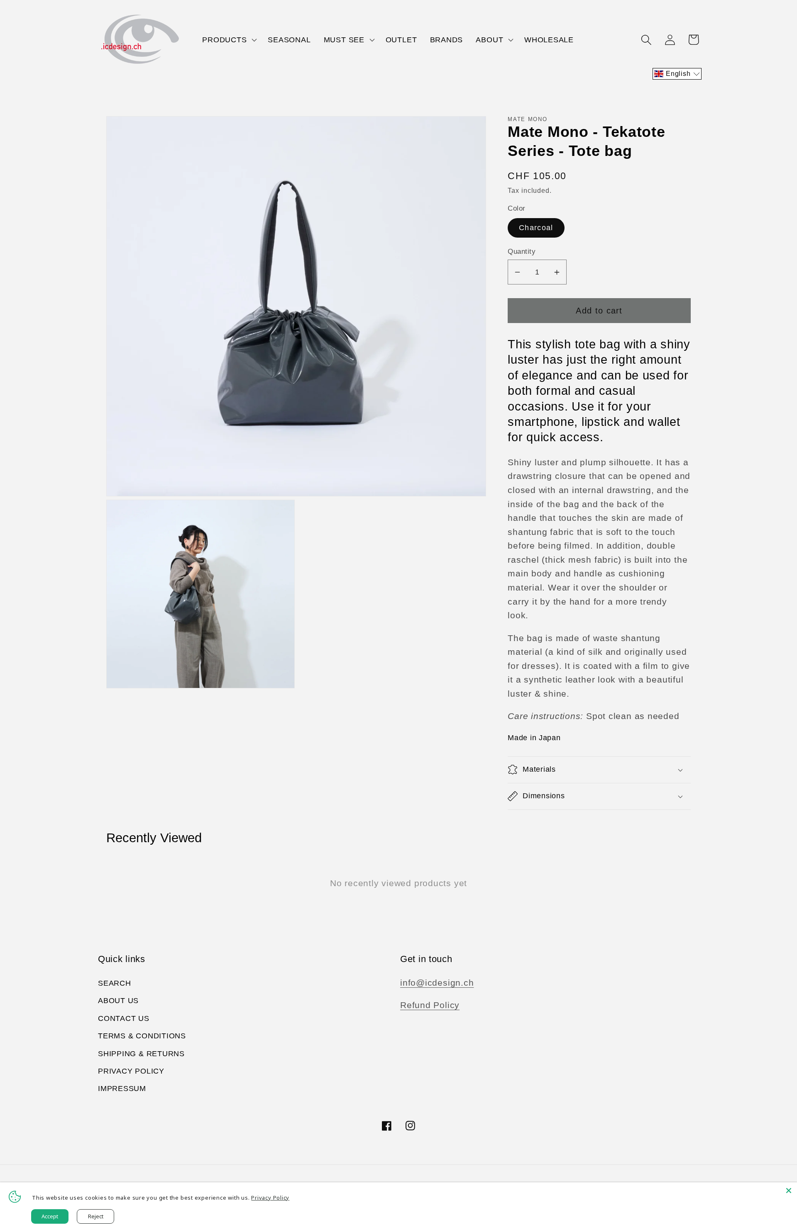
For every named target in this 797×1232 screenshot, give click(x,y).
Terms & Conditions (142, 1036)
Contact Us (123, 1018)
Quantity (521, 251)
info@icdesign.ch (437, 982)
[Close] (789, 1190)
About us (118, 1000)
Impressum (122, 1088)
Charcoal (536, 228)
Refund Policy (430, 1005)
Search (114, 983)
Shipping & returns (141, 1054)
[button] (229, 40)
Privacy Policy (131, 1071)
